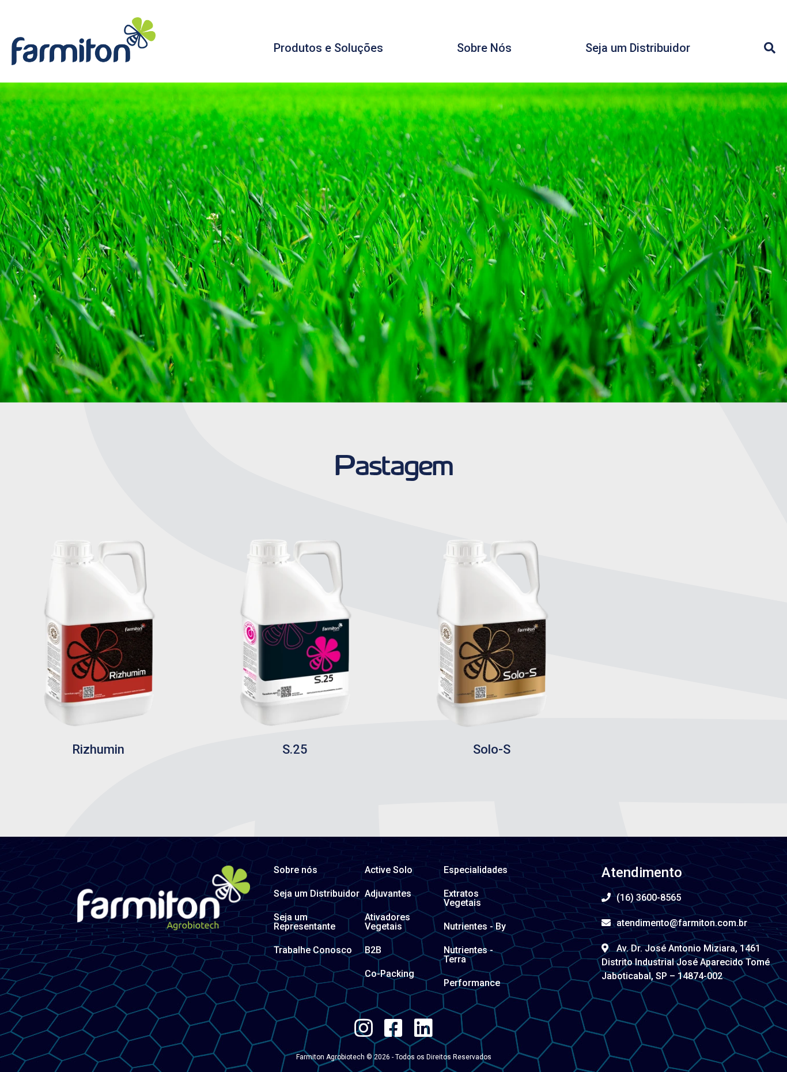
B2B (373, 950)
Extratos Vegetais (462, 898)
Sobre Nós (484, 48)
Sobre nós (295, 869)
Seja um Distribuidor (637, 48)
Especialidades (476, 869)
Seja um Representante (304, 922)
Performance (472, 982)
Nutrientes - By (475, 926)
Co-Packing (389, 973)
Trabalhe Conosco (313, 950)
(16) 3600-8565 (648, 897)
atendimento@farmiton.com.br (681, 922)
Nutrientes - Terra (468, 955)
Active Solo (389, 869)
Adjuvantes (388, 893)
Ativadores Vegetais (387, 922)
